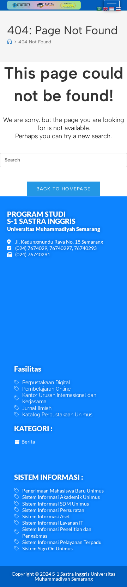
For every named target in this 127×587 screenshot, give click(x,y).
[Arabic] (99, 8)
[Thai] (118, 8)
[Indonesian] (112, 8)
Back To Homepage (63, 188)
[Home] (9, 42)
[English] (106, 8)
